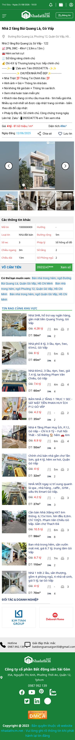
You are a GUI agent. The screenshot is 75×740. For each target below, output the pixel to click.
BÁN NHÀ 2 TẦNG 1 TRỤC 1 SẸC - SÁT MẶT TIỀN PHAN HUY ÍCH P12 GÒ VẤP (50, 402)
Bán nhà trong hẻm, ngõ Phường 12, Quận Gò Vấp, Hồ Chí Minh (33, 289)
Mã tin (5, 227)
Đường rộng (44, 234)
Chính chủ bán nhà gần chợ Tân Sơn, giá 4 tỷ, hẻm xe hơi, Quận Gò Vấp (49, 459)
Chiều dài (7, 257)
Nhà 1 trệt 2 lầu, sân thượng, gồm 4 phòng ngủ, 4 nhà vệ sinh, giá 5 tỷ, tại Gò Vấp (50, 576)
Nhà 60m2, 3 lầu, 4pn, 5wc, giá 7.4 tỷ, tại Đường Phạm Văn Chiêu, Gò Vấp (49, 374)
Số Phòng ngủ (45, 257)
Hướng (41, 227)
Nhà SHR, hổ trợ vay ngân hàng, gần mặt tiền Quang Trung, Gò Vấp (50, 319)
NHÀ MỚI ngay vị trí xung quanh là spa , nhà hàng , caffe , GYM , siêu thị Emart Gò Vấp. (50, 487)
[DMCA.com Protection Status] (37, 715)
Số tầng (41, 250)
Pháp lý (41, 242)
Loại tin (6, 234)
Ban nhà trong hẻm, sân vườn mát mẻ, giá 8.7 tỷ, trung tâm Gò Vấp (50, 548)
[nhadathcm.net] (35, 17)
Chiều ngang (9, 250)
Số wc (5, 242)
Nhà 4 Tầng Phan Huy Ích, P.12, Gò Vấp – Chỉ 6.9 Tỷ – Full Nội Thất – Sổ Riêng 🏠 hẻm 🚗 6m (49, 431)
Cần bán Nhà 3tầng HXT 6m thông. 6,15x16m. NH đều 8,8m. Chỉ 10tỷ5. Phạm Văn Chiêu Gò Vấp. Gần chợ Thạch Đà (50, 518)
